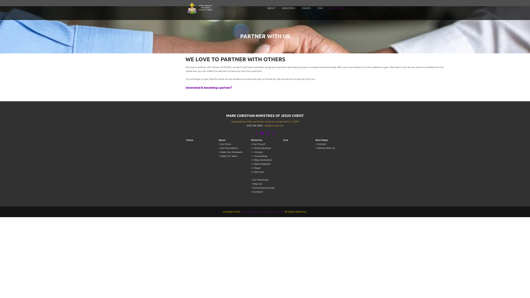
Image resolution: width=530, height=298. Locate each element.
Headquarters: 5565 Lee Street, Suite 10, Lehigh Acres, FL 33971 (265, 121)
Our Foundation (229, 148)
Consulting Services (264, 188)
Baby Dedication (263, 160)
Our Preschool (260, 180)
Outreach (258, 192)
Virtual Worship (262, 148)
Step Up (257, 184)
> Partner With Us (326, 148)
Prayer (257, 168)
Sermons (259, 172)
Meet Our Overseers (231, 152)
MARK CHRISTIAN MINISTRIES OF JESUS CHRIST (265, 115)
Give (285, 140)
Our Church (259, 144)
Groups (259, 152)
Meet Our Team (229, 156)
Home (189, 140)
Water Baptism (262, 164)
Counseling (261, 156)
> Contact (321, 144)
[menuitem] (271, 8)
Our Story (225, 144)
